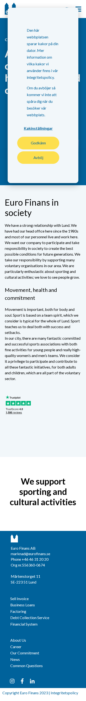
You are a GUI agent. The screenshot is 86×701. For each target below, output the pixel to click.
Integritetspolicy (64, 692)
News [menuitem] (15, 659)
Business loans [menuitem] (22, 605)
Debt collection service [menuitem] (29, 617)
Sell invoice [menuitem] (19, 598)
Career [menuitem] (16, 646)
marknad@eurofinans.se (30, 553)
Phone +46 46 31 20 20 (29, 559)
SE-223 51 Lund (23, 582)
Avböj (38, 157)
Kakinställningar (38, 128)
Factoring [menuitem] (18, 611)
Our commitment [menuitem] (24, 653)
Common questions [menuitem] (26, 665)
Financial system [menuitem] (24, 624)
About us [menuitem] (18, 640)
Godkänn (38, 143)
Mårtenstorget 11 (25, 576)
